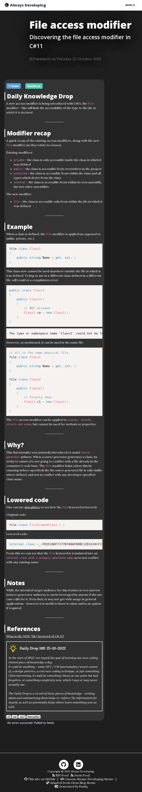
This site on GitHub (41, 779)
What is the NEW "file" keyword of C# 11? (35, 636)
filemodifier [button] (33, 716)
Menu (129, 5)
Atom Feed (81, 775)
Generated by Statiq (72, 786)
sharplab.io (32, 507)
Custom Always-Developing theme (88, 779)
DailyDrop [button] (34, 85)
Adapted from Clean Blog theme (72, 783)
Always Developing (27, 5)
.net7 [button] (22, 716)
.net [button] (14, 716)
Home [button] (15, 85)
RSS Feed (62, 775)
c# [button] (8, 716)
